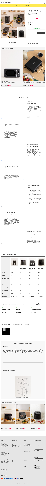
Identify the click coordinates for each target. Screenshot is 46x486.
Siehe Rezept (4, 312)
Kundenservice (15, 440)
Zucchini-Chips (6, 309)
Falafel (18, 309)
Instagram (25, 461)
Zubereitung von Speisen (15, 8)
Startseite (2, 8)
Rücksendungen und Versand (9, 370)
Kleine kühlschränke (4, 444)
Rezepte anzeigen (38, 304)
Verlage (25, 440)
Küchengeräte (7, 8)
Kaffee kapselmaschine (4, 445)
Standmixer (3, 451)
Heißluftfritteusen (28, 8)
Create (2, 440)
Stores (2, 466)
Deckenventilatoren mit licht (5, 455)
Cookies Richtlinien (28, 483)
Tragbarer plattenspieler (5, 448)
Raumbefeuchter (3, 454)
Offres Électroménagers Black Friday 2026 (5, 460)
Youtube (25, 465)
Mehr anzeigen (13, 42)
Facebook (25, 460)
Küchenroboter (3, 443)
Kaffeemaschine (3, 452)
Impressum (5, 483)
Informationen (5, 346)
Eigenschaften (6, 359)
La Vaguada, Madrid (4, 470)
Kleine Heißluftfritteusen (5, 453)
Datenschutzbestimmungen (12, 483)
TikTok (25, 466)
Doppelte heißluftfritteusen (36, 8)
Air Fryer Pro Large (40, 269)
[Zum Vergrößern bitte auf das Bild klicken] (23, 386)
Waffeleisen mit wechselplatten (3, 447)
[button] (6, 331)
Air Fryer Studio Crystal (32, 269)
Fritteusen (22, 8)
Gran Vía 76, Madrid (4, 469)
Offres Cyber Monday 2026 (5, 461)
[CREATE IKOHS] (7, 2)
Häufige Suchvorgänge (4, 462)
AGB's (2, 483)
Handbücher (5, 365)
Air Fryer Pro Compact (23, 269)
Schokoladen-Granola (36, 309)
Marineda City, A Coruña (5, 471)
